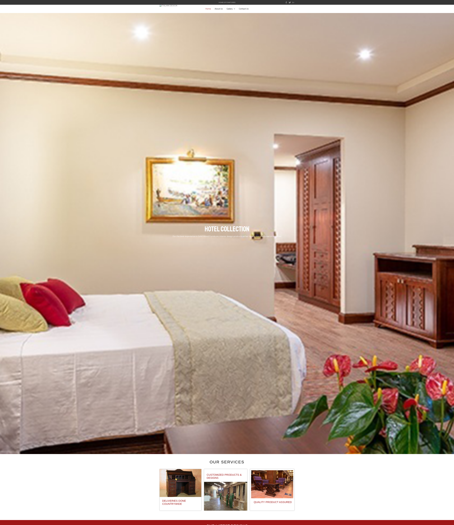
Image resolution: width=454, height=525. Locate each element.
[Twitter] (290, 2)
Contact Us (244, 9)
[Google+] (293, 2)
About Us (219, 9)
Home (208, 9)
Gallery (230, 9)
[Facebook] (286, 2)
